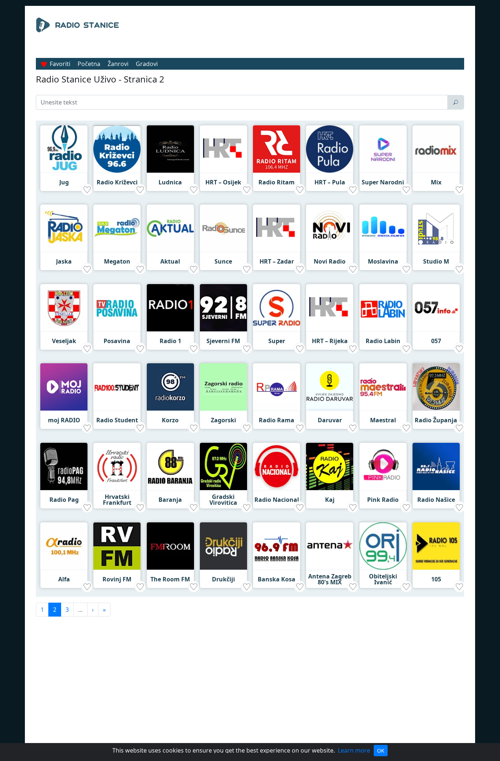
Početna (89, 64)
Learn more (354, 750)
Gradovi (147, 64)
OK (380, 750)
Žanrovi (118, 64)
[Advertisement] (317, 36)
